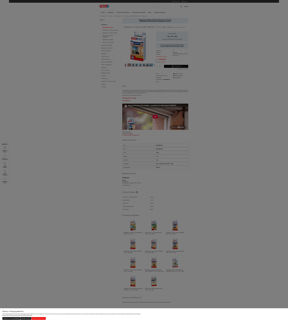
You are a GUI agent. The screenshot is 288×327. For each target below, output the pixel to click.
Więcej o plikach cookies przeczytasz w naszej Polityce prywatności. (17, 315)
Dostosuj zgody (25, 318)
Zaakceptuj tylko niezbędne (11, 318)
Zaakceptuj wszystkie (38, 318)
